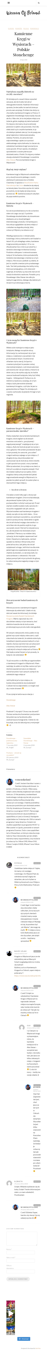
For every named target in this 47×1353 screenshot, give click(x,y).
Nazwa (9, 1249)
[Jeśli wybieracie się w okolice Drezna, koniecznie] (10, 1330)
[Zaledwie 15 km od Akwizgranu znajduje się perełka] (10, 1313)
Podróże (18, 28)
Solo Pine (38, 1348)
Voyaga (18, 863)
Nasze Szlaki (20, 951)
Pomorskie (34, 28)
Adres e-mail (10, 1257)
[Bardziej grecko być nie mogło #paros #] (10, 1305)
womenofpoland (22, 779)
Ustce (21, 185)
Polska (26, 28)
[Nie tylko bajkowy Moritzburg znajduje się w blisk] (10, 1322)
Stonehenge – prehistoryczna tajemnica (11, 740)
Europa (11, 28)
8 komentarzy (10, 769)
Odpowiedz (37, 863)
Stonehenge (11, 700)
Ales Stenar (10, 160)
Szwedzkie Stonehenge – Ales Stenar (30, 740)
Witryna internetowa (10, 1267)
